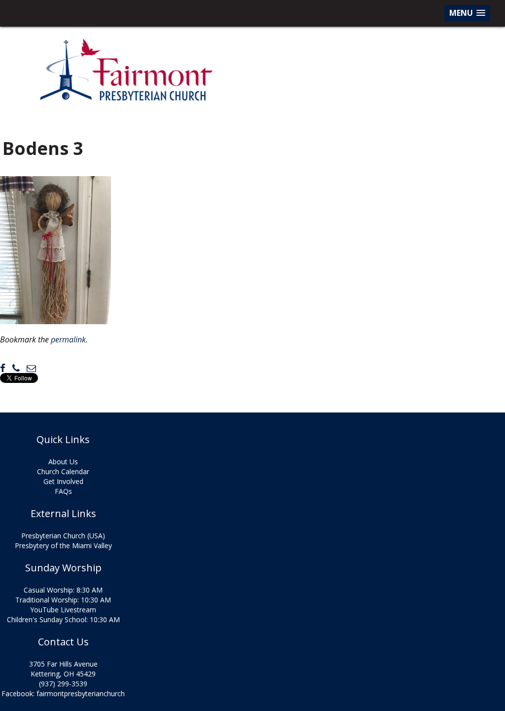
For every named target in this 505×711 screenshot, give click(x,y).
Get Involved (63, 481)
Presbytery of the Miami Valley (63, 545)
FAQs (63, 491)
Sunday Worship (63, 568)
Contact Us (63, 642)
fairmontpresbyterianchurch (80, 693)
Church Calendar (63, 471)
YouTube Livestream (63, 609)
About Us (63, 461)
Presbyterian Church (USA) (63, 535)
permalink (68, 339)
